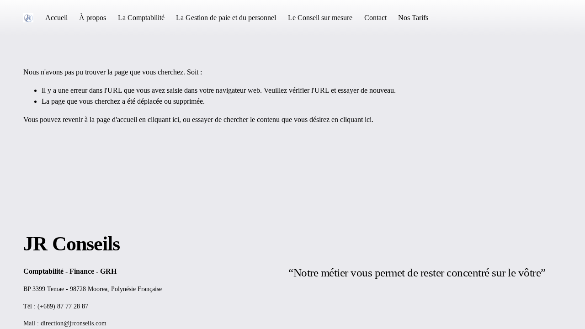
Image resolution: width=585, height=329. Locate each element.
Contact (375, 17)
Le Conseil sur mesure (320, 17)
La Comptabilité (141, 17)
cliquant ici (163, 119)
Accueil (56, 17)
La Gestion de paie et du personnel (226, 17)
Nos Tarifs (413, 17)
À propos (92, 17)
